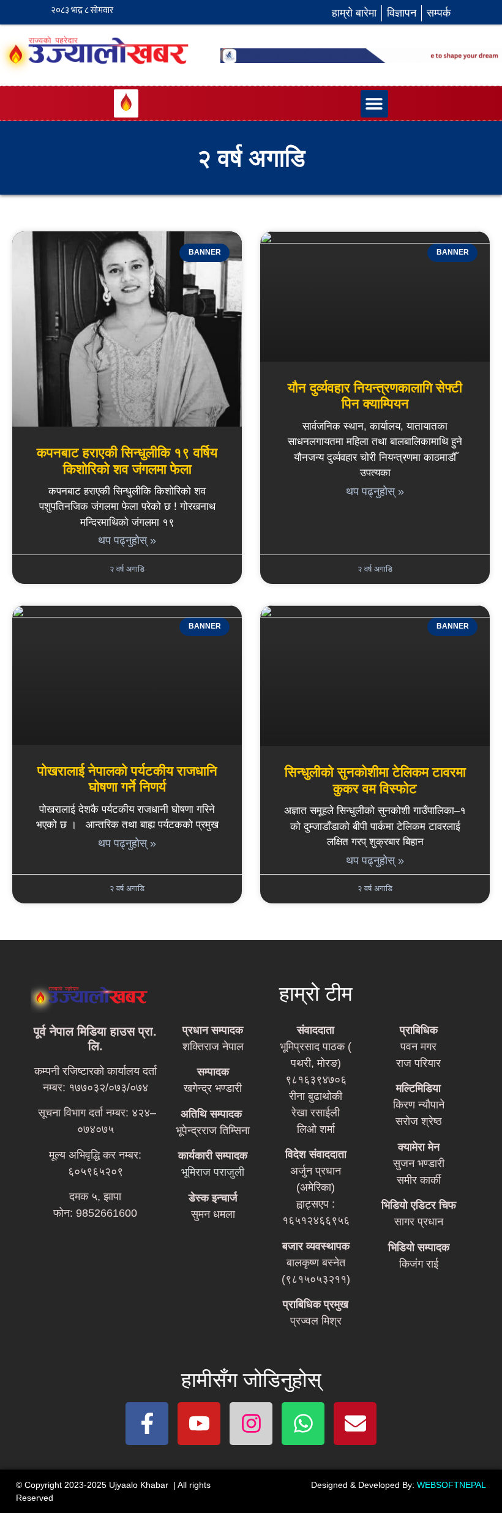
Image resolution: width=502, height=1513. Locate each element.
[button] (374, 104)
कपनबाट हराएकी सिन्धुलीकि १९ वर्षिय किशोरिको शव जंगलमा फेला (127, 460)
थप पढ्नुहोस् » (127, 540)
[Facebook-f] (147, 1423)
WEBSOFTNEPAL (451, 1485)
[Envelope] (355, 1423)
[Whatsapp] (303, 1423)
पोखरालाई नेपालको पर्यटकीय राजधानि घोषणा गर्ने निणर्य (127, 778)
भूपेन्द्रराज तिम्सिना (213, 1130)
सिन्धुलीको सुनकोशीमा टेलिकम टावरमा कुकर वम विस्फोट (375, 780)
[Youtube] (199, 1423)
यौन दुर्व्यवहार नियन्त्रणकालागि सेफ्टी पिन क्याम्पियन (375, 395)
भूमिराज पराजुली (212, 1172)
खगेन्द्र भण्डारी (213, 1088)
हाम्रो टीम (316, 993)
